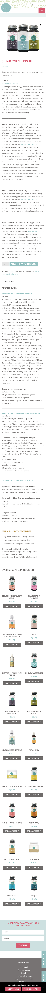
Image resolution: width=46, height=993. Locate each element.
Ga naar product (12, 606)
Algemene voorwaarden (24, 979)
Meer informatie (31, 989)
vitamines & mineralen (10, 274)
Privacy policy (24, 982)
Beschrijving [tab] (9, 281)
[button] (40, 25)
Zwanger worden (24, 970)
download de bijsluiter (29, 144)
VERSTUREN (23, 945)
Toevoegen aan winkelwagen (23, 264)
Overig (36, 271)
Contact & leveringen (24, 976)
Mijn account (34, 4)
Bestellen (24, 973)
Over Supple (24, 967)
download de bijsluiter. (10, 84)
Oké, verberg (13, 989)
